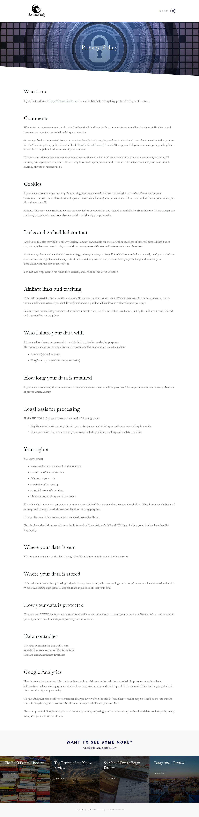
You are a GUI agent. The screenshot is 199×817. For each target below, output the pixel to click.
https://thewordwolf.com (63, 101)
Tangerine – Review (169, 762)
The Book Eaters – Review (24, 762)
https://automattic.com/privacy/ (94, 144)
